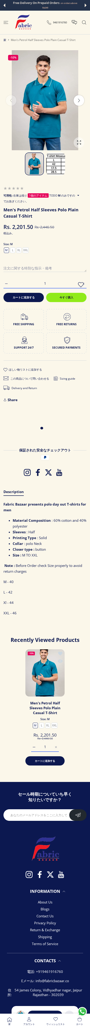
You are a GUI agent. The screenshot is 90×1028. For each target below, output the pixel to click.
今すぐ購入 (66, 297)
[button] (4, 5)
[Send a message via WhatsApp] (82, 1011)
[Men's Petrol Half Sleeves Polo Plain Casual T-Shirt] (45, 673)
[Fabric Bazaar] (23, 22)
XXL (25, 250)
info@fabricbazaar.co (52, 980)
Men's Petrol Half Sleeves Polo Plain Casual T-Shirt (45, 708)
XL (18, 250)
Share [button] (13, 399)
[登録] (78, 815)
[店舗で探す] (84, 22)
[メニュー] (6, 22)
